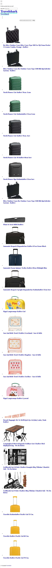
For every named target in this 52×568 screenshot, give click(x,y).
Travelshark (8, 565)
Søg (34, 20)
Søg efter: (3, 8)
